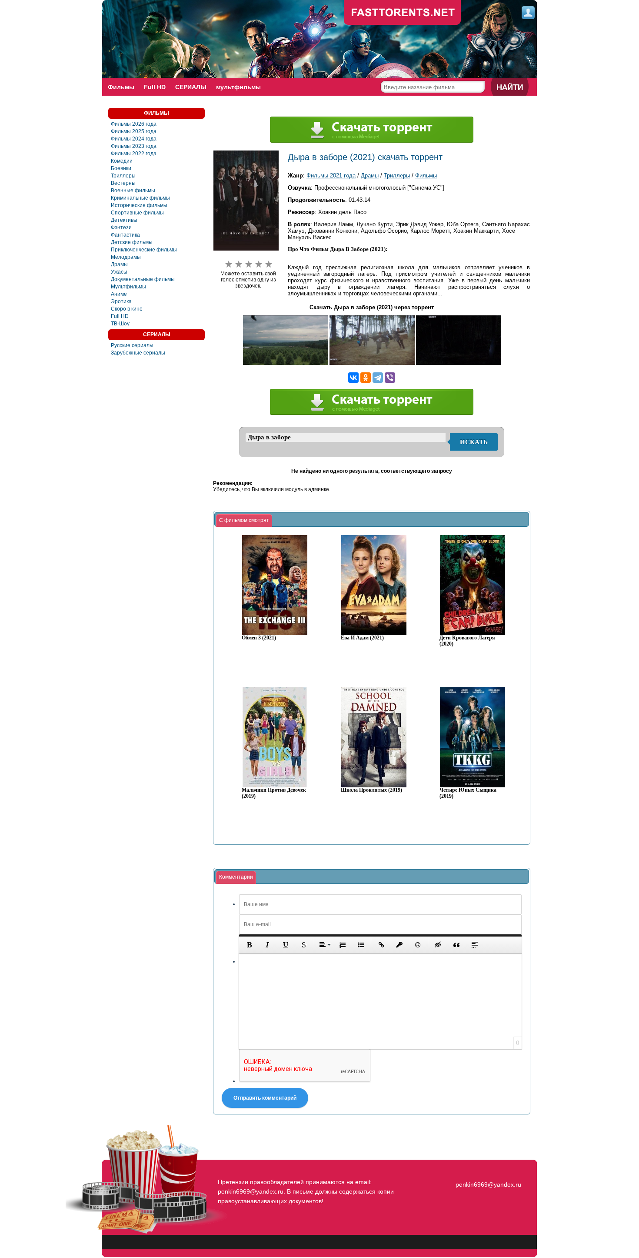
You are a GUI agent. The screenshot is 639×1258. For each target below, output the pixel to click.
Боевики (121, 168)
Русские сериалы (132, 345)
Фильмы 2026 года (133, 124)
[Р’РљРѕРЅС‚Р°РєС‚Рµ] (353, 377)
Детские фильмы (132, 242)
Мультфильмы (128, 287)
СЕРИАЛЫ (190, 87)
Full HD (155, 87)
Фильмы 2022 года (133, 154)
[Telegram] (378, 377)
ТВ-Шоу (120, 324)
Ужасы (119, 272)
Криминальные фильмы (140, 198)
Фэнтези (121, 227)
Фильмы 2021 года (331, 175)
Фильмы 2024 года (133, 139)
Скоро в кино (127, 309)
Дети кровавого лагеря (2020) (467, 641)
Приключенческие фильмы (144, 250)
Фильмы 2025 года (133, 131)
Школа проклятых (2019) (371, 790)
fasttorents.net (487, 1169)
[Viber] (390, 377)
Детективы (124, 220)
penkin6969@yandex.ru (488, 1184)
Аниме (119, 294)
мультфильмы (238, 87)
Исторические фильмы (139, 205)
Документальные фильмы (143, 279)
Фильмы (121, 87)
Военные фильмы (133, 190)
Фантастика (125, 235)
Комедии (122, 161)
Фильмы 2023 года (133, 146)
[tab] (244, 520)
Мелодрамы (126, 257)
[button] (249, 945)
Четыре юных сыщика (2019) (467, 793)
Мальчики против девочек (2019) (274, 793)
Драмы (119, 264)
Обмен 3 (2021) (259, 638)
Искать (474, 441)
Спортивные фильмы (137, 213)
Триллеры (123, 176)
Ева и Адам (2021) (362, 638)
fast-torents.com (402, 13)
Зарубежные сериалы (138, 353)
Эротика (121, 301)
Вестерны (123, 183)
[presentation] (244, 521)
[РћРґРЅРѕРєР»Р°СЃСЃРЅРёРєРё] (365, 377)
